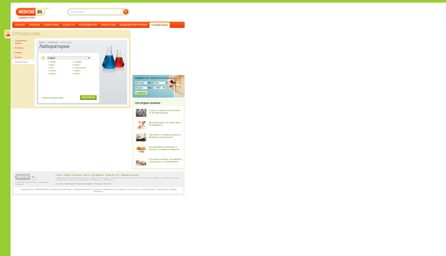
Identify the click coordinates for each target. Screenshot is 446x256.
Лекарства (108, 24)
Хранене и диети (81, 178)
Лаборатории (21, 62)
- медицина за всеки (30, 13)
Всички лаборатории (53, 98)
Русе (51, 68)
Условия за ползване (84, 184)
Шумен (77, 74)
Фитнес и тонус (135, 178)
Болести (69, 24)
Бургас (77, 65)
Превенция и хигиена (66, 180)
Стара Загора (80, 68)
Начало (20, 24)
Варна (52, 65)
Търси (125, 11)
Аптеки (18, 57)
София (52, 62)
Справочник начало (21, 42)
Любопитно (108, 180)
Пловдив (78, 62)
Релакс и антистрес (170, 178)
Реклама (98, 184)
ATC (118, 175)
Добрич (52, 74)
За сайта (59, 184)
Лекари (18, 52)
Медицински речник (133, 24)
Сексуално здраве (118, 178)
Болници (19, 48)
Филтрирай (88, 97)
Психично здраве (152, 178)
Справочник (26, 34)
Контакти (107, 184)
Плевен (52, 71)
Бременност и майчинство (89, 180)
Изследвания (88, 24)
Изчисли (141, 93)
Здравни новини (64, 178)
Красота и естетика (99, 178)
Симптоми (51, 24)
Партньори (69, 184)
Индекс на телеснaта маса (154, 78)
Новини (34, 24)
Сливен (77, 71)
